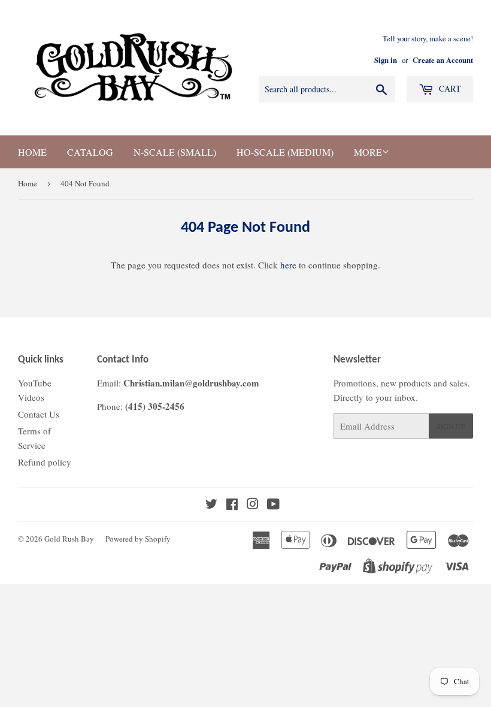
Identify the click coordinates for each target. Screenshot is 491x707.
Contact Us (38, 414)
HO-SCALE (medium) (285, 152)
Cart (449, 88)
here (288, 265)
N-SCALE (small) (175, 152)
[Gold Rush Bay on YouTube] (273, 505)
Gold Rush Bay (69, 538)
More (368, 152)
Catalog (90, 152)
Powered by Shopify (138, 538)
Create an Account (443, 60)
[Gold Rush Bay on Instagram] (253, 505)
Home (32, 152)
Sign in (385, 60)
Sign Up (451, 426)
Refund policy (44, 462)
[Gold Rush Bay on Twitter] (211, 505)
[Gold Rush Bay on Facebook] (232, 505)
